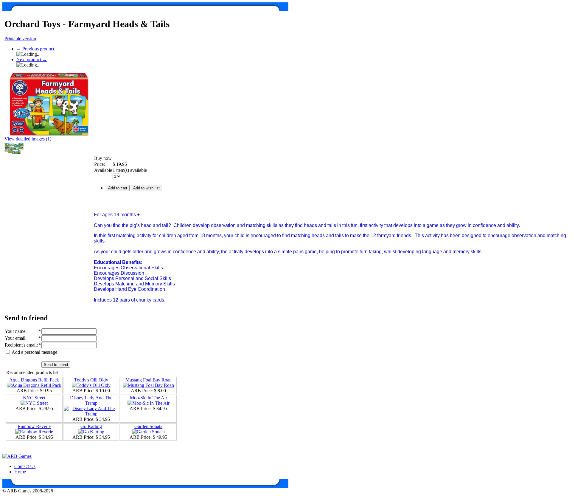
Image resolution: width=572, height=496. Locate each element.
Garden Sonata (148, 426)
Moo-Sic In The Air (148, 397)
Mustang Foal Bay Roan (148, 379)
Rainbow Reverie (34, 426)
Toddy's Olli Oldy (91, 379)
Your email (15, 338)
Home (20, 471)
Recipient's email (21, 344)
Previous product (35, 48)
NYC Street (34, 397)
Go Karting (91, 426)
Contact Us (24, 466)
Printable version (20, 38)
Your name (15, 331)
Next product (31, 59)
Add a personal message (34, 352)
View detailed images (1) (27, 138)
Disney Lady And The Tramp (91, 400)
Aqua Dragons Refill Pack (34, 379)
